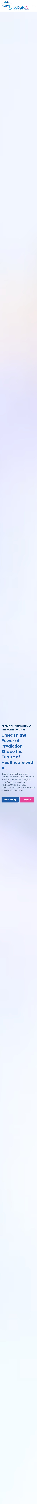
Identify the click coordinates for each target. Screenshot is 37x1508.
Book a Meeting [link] (10, 800)
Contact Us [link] (27, 800)
